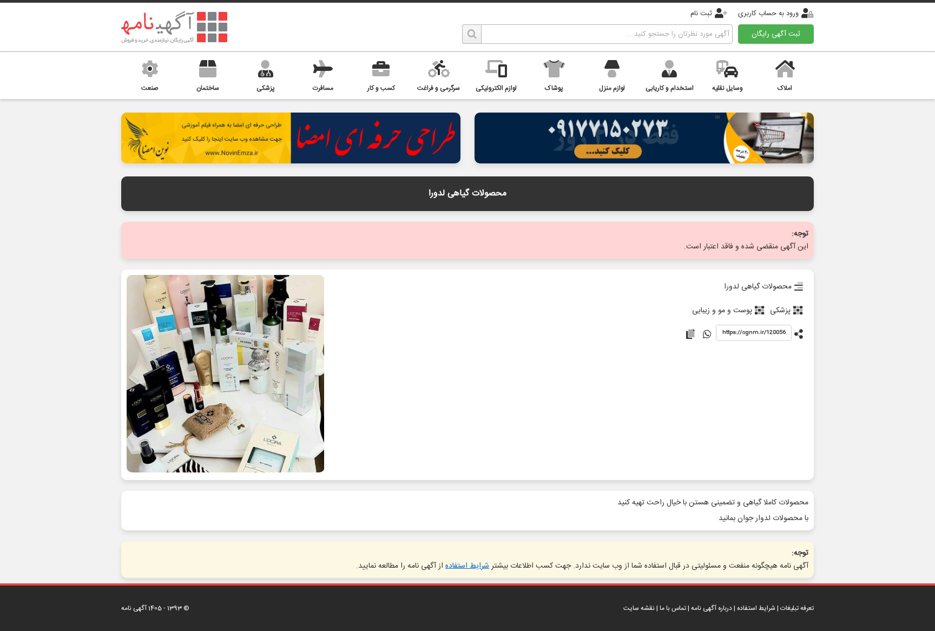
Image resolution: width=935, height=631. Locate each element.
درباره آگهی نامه (711, 608)
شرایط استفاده (467, 566)
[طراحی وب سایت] (644, 160)
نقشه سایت (639, 608)
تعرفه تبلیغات (797, 608)
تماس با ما (673, 608)
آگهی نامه (134, 608)
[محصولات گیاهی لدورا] (225, 375)
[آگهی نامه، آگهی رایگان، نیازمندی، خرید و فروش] (174, 27)
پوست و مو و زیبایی (722, 310)
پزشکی (780, 310)
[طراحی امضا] (290, 160)
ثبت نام (701, 13)
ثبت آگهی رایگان (776, 34)
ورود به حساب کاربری (768, 13)
